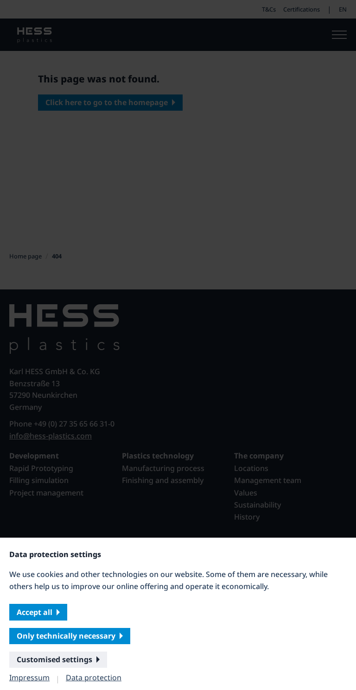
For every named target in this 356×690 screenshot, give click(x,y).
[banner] (178, 345)
